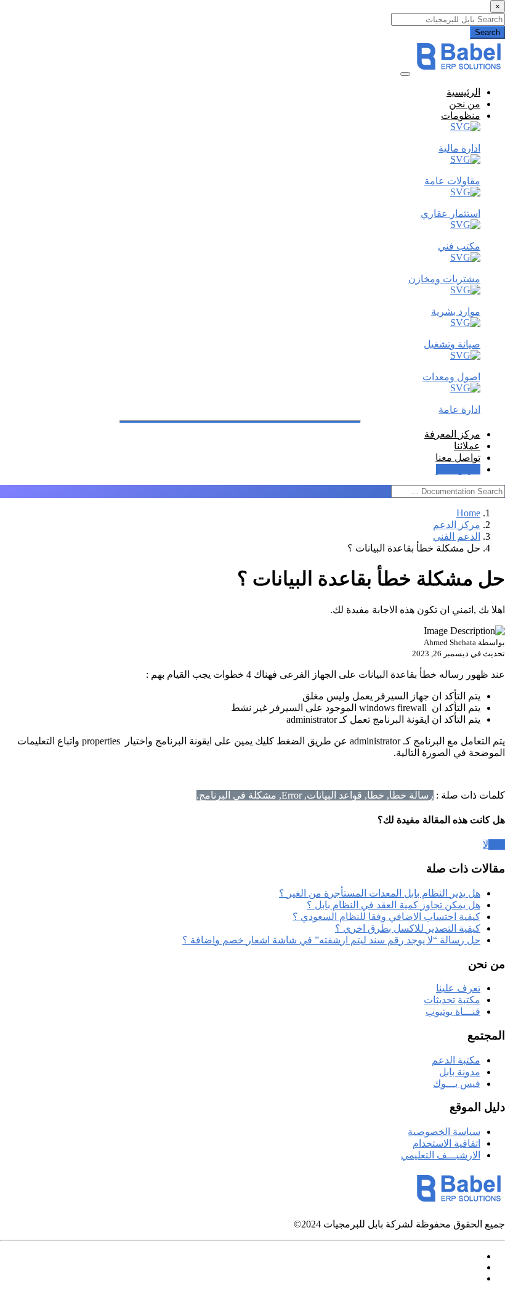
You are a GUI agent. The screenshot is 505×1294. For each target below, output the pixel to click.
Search (487, 32)
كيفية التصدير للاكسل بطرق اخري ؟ (407, 928)
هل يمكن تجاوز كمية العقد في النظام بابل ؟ (393, 905)
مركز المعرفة (452, 434)
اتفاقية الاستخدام (446, 1143)
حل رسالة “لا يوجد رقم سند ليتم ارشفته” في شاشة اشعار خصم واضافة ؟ (331, 940)
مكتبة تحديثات (452, 1000)
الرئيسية (463, 92)
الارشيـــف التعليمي (440, 1155)
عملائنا (467, 446)
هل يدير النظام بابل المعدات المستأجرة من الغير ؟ (379, 893)
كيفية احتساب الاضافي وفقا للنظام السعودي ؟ (386, 916)
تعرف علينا (458, 988)
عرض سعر (458, 469)
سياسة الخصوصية (444, 1131)
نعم (496, 844)
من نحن (464, 104)
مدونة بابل (459, 1072)
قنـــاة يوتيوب (453, 1011)
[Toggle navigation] (405, 74)
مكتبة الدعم (456, 1060)
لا (485, 844)
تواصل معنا (457, 457)
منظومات (460, 115)
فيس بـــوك (456, 1083)
